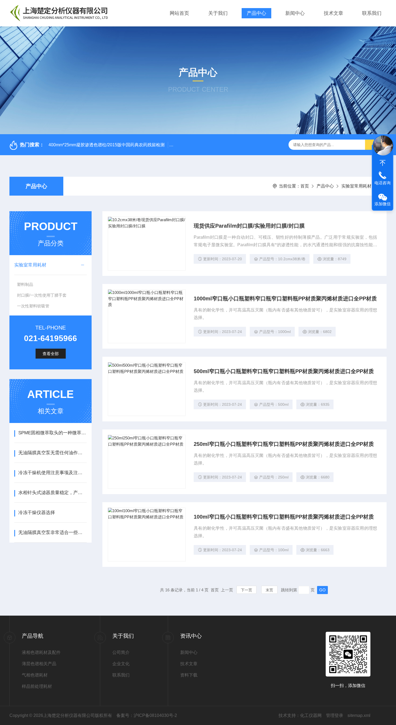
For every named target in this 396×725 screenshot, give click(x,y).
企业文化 (121, 663)
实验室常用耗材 (356, 186)
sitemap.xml (359, 715)
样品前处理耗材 (37, 686)
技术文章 (333, 13)
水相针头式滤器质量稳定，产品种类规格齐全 (52, 492)
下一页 (246, 590)
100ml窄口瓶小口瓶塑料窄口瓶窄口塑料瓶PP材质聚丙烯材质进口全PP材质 (284, 517)
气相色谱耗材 (35, 675)
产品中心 (256, 13)
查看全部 (51, 353)
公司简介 (121, 652)
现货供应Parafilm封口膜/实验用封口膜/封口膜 (249, 226)
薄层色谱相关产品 (39, 663)
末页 (269, 590)
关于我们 (218, 13)
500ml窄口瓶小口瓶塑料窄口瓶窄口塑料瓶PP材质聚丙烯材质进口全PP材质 (284, 371)
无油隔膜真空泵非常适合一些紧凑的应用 (52, 532)
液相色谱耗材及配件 (41, 652)
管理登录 (334, 715)
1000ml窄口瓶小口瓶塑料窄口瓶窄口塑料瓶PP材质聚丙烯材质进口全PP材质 (285, 298)
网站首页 (179, 13)
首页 (304, 186)
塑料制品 (25, 284)
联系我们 (371, 13)
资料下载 (188, 675)
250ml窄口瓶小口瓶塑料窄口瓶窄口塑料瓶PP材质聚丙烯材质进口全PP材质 (284, 444)
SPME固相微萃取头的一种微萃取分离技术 (52, 432)
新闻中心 (295, 13)
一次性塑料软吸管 (33, 306)
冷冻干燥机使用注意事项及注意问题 (52, 472)
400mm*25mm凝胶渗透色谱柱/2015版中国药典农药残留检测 (106, 145)
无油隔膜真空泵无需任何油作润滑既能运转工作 (52, 452)
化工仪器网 (311, 715)
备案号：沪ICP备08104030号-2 (146, 715)
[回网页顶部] (382, 163)
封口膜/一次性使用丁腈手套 (42, 295)
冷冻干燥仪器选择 (36, 512)
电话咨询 (382, 183)
